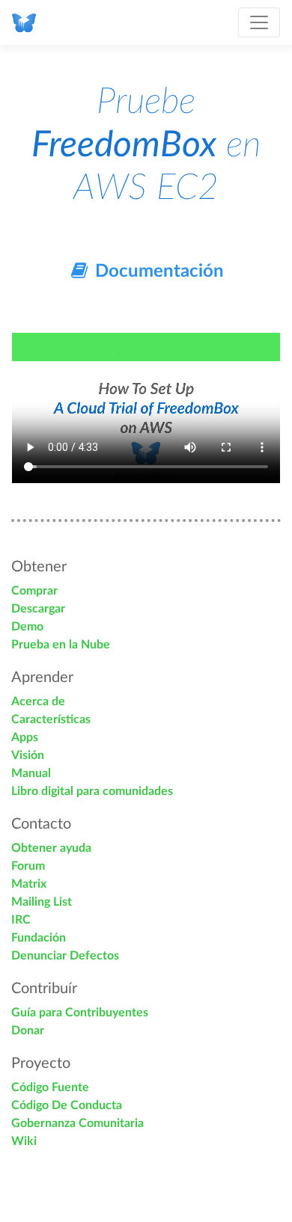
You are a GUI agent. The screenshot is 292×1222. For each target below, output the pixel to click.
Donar (27, 1031)
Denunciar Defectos (65, 956)
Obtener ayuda (51, 848)
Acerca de (38, 701)
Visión (27, 755)
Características (51, 719)
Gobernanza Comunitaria (77, 1123)
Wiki (24, 1141)
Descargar (38, 609)
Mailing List (41, 902)
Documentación (157, 271)
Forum (28, 866)
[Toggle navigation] (259, 22)
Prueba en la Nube (60, 645)
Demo (27, 627)
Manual (31, 773)
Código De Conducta (66, 1105)
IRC (21, 920)
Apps (24, 737)
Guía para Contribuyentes (79, 1013)
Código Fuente (50, 1087)
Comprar (34, 591)
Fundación (38, 938)
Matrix (28, 884)
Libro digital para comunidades (92, 791)
